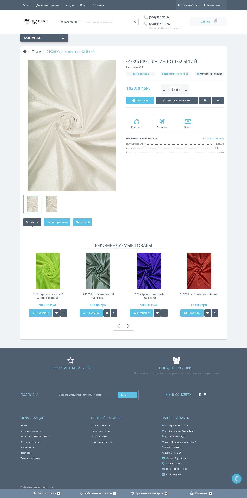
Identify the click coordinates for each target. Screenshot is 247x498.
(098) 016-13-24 (173, 452)
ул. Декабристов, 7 (175, 436)
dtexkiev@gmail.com (176, 458)
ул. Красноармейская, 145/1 (180, 431)
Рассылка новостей (102, 441)
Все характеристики (213, 138)
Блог (83, 5)
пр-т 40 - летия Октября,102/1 (181, 441)
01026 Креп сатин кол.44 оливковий (98, 295)
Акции (70, 5)
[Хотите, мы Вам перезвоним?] (236, 478)
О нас (26, 5)
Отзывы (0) (83, 222)
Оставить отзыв (211, 73)
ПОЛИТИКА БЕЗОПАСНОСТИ (36, 436)
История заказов (101, 431)
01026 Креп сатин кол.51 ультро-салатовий (48, 295)
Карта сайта (27, 447)
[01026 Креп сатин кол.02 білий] (72, 125)
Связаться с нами (30, 441)
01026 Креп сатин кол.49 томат (199, 294)
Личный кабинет (101, 425)
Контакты (98, 5)
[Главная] (25, 51)
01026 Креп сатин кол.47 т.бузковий (149, 295)
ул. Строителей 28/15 (176, 425)
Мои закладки (99, 436)
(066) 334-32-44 (173, 447)
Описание (32, 222)
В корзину (42, 313)
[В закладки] (56, 313)
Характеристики (57, 222)
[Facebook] (199, 393)
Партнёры (26, 452)
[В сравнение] (63, 313)
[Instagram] (204, 393)
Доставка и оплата (47, 5)
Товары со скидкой (31, 458)
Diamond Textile (173, 463)
